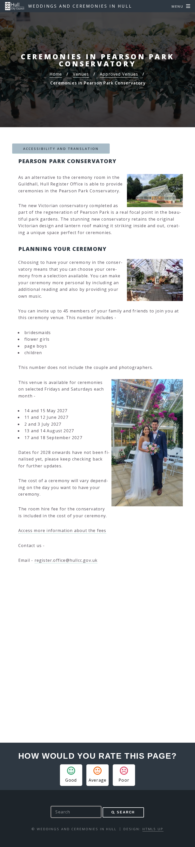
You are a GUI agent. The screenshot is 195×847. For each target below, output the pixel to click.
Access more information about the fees (62, 530)
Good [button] (71, 780)
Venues (81, 74)
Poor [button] (124, 780)
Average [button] (97, 780)
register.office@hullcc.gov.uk (66, 560)
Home (56, 74)
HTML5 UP (153, 829)
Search (126, 812)
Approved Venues (119, 74)
